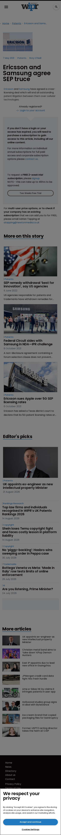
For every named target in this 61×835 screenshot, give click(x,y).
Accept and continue (30, 822)
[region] (30, 811)
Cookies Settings (30, 829)
